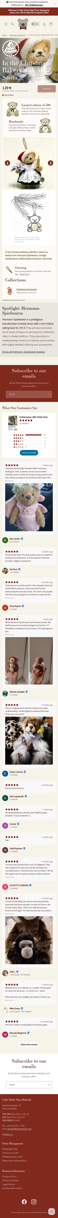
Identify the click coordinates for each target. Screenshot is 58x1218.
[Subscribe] (48, 394)
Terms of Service (10, 1180)
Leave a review (29, 452)
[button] (6, 24)
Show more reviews (29, 1044)
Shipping (12, 91)
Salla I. (12, 972)
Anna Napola (15, 606)
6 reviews (14, 851)
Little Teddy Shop (22, 1213)
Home (4, 35)
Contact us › (7, 1134)
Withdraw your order (12, 1157)
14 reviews (14, 572)
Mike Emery (15, 1008)
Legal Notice (8, 1184)
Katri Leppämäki (17, 796)
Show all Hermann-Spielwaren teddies (23, 352)
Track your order (10, 1153)
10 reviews (14, 542)
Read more (24, 274)
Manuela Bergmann (18, 1033)
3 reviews (14, 695)
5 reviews (14, 799)
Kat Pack (13, 569)
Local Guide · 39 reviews (20, 975)
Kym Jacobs (15, 539)
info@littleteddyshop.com (20, 1129)
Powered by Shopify (40, 1213)
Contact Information (12, 1188)
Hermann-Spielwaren (17, 35)
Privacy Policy (9, 1176)
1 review (13, 609)
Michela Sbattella (17, 692)
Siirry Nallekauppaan (34, 5)
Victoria (13, 824)
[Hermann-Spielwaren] (10, 49)
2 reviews (14, 775)
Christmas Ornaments (26, 289)
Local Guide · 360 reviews (20, 1012)
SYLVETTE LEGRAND (19, 885)
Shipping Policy (10, 1149)
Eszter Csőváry (16, 772)
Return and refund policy (14, 1161)
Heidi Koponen (16, 848)
